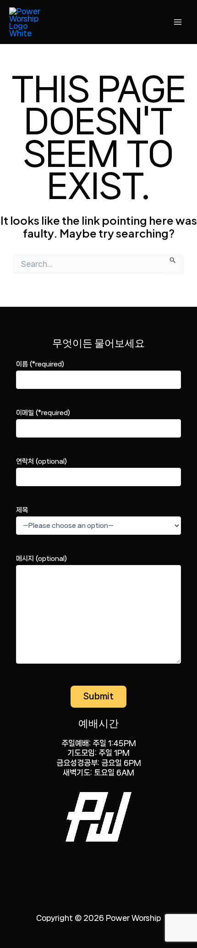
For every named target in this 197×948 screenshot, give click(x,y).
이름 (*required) (40, 364)
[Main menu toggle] (178, 22)
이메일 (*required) (43, 412)
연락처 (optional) (41, 461)
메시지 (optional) (41, 558)
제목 (22, 510)
